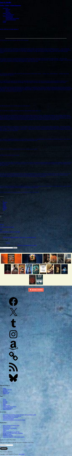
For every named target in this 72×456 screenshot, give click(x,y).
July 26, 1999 (3, 29)
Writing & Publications (8, 15)
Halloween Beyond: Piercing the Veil (11, 431)
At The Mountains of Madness (9, 428)
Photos (7, 10)
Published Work (9, 17)
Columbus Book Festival (8, 418)
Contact (4, 21)
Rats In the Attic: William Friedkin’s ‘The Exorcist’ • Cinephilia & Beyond (19, 237)
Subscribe (4, 448)
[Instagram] (13, 339)
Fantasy (4, 430)
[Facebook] (13, 306)
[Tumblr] (13, 328)
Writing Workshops (10, 14)
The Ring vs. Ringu (7, 434)
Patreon (4, 388)
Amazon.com (6, 393)
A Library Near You (7, 389)
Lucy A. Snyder (9, 29)
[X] (13, 317)
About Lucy (5, 8)
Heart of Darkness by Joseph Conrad (11, 425)
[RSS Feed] (13, 372)
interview (16, 29)
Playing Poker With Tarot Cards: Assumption (13, 433)
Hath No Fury (6, 429)
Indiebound (5, 390)
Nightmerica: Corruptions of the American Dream (14, 419)
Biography (8, 9)
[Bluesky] (13, 382)
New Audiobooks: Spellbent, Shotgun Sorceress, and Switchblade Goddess (19, 414)
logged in (8, 242)
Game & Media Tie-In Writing (12, 18)
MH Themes (21, 454)
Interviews (8, 12)
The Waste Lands (7, 426)
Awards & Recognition (11, 19)
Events (4, 22)
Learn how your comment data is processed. (27, 245)
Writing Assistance (7, 13)
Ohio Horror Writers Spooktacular (10, 417)
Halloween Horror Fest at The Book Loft (12, 416)
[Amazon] (13, 350)
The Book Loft (6, 392)
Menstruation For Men (8, 435)
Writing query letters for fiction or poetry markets (13, 437)
